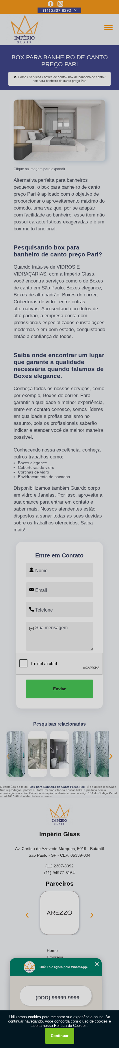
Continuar (59, 1036)
